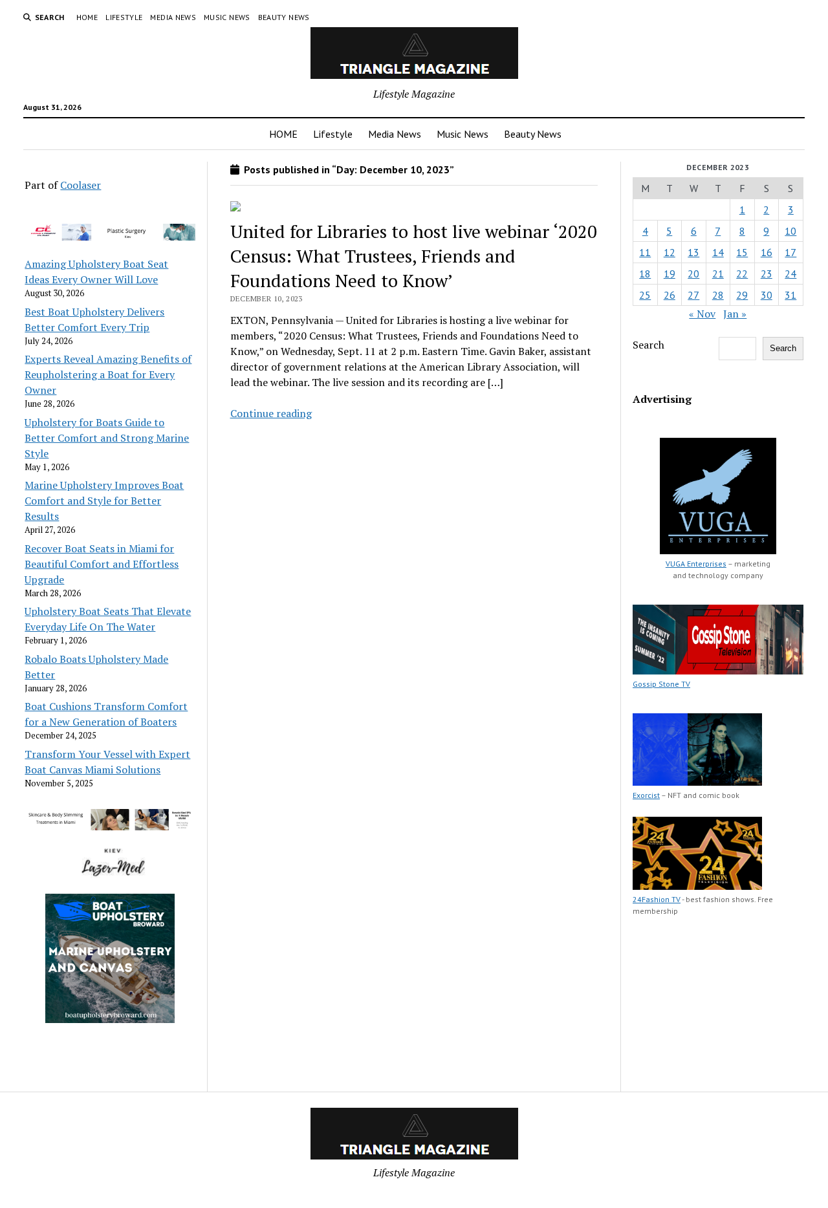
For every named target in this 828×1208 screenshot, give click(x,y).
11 (645, 252)
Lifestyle (123, 17)
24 (790, 273)
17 (790, 252)
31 (790, 294)
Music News (227, 17)
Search (648, 345)
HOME (87, 17)
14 (718, 252)
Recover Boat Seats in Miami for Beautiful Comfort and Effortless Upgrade (102, 564)
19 (669, 273)
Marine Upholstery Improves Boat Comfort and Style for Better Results (104, 500)
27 (693, 294)
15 (742, 252)
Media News (173, 17)
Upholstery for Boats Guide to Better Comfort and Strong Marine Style (107, 437)
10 (790, 230)
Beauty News (284, 17)
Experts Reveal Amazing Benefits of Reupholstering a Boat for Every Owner (108, 374)
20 (693, 273)
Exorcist (646, 795)
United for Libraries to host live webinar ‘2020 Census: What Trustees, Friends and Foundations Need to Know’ (413, 255)
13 (693, 252)
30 (766, 294)
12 (669, 252)
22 (742, 273)
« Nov (702, 314)
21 (718, 273)
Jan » (734, 314)
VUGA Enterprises (696, 563)
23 (766, 273)
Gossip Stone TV (661, 684)
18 (645, 273)
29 (742, 294)
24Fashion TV (657, 899)
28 (718, 294)
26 (669, 294)
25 (645, 294)
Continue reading (271, 413)
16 (766, 252)
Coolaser (80, 185)
